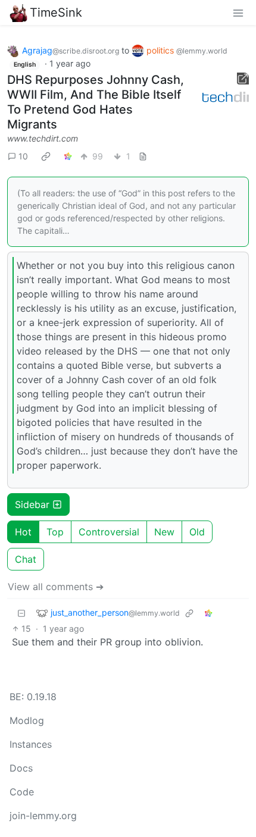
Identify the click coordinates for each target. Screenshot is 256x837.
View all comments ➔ (56, 587)
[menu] (238, 12)
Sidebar (32, 504)
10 (23, 156)
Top (55, 532)
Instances (31, 744)
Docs (21, 768)
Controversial (109, 532)
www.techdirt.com (42, 138)
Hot (23, 532)
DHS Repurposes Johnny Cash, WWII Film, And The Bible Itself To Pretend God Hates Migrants (95, 102)
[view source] (142, 156)
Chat (25, 559)
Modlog (27, 720)
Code (22, 792)
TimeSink (56, 12)
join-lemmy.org (43, 816)
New (164, 532)
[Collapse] (21, 613)
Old (197, 532)
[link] (45, 156)
